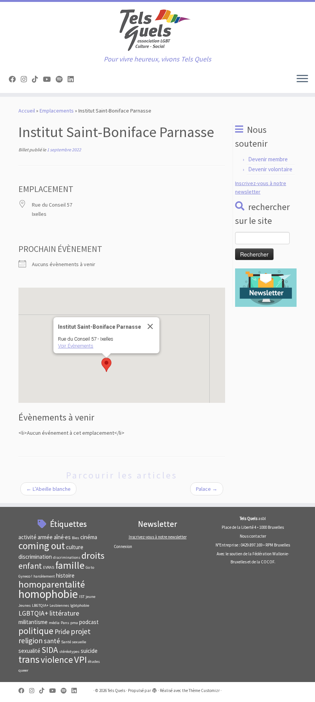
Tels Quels (116, 690)
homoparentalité (51, 584)
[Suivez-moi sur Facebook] (15, 79)
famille (70, 565)
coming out (41, 546)
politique (35, 630)
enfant (30, 566)
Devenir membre (268, 159)
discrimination (35, 556)
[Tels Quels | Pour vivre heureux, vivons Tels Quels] (157, 28)
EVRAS (48, 567)
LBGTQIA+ (40, 605)
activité (27, 537)
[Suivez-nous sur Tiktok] (37, 79)
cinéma (88, 537)
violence (57, 659)
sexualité (29, 650)
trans (29, 659)
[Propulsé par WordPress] (154, 689)
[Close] (150, 326)
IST (82, 596)
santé (52, 641)
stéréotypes (69, 651)
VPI (80, 660)
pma (74, 622)
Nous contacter (253, 536)
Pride (62, 631)
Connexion (123, 546)
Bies (75, 537)
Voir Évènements (75, 346)
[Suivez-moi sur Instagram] (26, 79)
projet (81, 631)
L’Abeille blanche (48, 488)
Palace (206, 488)
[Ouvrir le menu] (302, 79)
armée (45, 537)
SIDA (49, 650)
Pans (65, 622)
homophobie (48, 594)
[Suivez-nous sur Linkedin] (73, 79)
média (54, 622)
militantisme (33, 622)
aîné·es (62, 537)
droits (92, 555)
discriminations (66, 557)
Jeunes (24, 605)
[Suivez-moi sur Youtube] (49, 79)
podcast (89, 622)
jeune (90, 596)
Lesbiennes (59, 605)
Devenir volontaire (270, 169)
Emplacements (57, 110)
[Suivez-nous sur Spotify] (62, 79)
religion (30, 640)
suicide (89, 650)
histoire (65, 575)
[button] (106, 365)
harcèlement (44, 576)
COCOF (267, 562)
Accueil (26, 110)
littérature (64, 613)
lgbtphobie (79, 605)
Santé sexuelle (73, 641)
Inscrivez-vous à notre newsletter (158, 537)
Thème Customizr (204, 690)
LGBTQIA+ (33, 613)
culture (74, 547)
